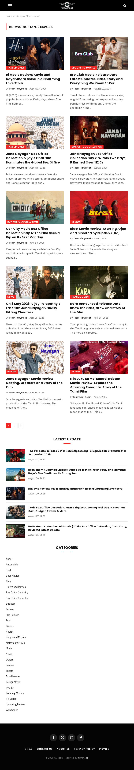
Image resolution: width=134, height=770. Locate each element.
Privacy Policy (84, 748)
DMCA (28, 748)
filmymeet (83, 757)
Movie (9, 648)
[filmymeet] (67, 5)
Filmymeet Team (82, 396)
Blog (8, 581)
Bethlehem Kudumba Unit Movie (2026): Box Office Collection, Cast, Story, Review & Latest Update (77, 528)
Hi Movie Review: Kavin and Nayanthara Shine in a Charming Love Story (33, 79)
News (10, 296)
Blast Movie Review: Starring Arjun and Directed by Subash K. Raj (98, 231)
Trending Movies (15, 693)
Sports (9, 670)
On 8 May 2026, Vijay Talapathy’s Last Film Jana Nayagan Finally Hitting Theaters (33, 308)
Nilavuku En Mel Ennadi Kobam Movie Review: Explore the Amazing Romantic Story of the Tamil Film (96, 385)
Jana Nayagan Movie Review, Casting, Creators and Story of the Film (34, 383)
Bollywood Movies (16, 587)
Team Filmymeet (18, 88)
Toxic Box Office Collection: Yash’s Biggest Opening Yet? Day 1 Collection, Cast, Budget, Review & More (76, 509)
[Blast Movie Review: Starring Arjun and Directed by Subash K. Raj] (99, 207)
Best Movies (12, 575)
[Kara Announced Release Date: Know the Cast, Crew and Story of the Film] (99, 282)
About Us (63, 748)
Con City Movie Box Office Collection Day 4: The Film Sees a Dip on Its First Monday (33, 233)
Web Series (12, 710)
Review (76, 221)
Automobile (12, 564)
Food (8, 620)
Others (9, 659)
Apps (9, 559)
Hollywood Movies (16, 637)
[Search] (124, 6)
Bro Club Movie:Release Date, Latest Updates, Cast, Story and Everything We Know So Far (96, 79)
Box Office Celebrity (17, 592)
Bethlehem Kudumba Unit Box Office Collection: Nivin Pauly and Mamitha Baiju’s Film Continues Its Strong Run (77, 471)
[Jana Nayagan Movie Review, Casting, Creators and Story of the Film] (35, 357)
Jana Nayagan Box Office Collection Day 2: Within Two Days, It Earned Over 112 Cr (98, 158)
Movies (104, 748)
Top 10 (9, 687)
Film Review (12, 614)
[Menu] (10, 6)
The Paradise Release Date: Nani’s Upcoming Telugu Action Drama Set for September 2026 (77, 452)
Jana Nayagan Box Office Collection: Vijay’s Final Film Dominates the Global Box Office (33, 158)
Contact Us (44, 748)
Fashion (10, 609)
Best (8, 570)
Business (11, 603)
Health (9, 631)
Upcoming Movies (83, 67)
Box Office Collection (87, 146)
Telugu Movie (13, 682)
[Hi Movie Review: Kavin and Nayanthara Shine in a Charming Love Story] (35, 53)
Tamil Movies (16, 67)
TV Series (11, 698)
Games (10, 626)
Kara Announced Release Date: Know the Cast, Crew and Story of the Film (97, 308)
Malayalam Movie (15, 642)
